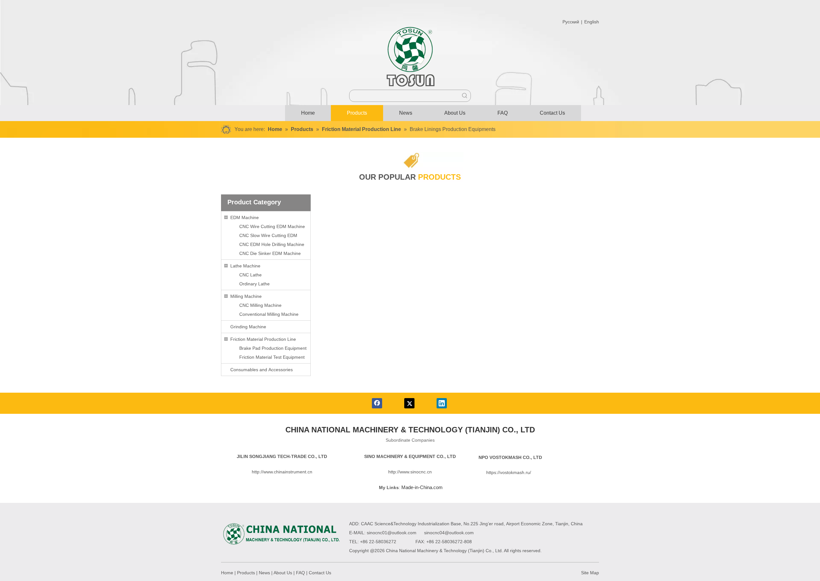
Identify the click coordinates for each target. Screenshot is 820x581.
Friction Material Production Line (263, 339)
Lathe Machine (245, 265)
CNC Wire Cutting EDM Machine (272, 226)
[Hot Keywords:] (465, 96)
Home (227, 572)
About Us (283, 572)
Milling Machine (246, 296)
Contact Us (320, 572)
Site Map (590, 572)
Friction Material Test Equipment (272, 357)
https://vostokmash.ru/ (508, 472)
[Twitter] (409, 403)
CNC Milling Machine (260, 305)
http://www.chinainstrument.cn (282, 471)
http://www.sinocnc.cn (410, 471)
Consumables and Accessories (261, 369)
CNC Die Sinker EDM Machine (270, 253)
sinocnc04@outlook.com (449, 532)
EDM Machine (244, 217)
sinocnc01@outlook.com (391, 532)
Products (246, 572)
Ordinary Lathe (254, 283)
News (264, 572)
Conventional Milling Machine (269, 314)
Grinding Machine (248, 326)
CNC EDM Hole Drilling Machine (271, 244)
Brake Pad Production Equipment (273, 348)
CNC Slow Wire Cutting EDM (268, 235)
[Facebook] (377, 403)
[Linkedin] (442, 403)
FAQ (300, 572)
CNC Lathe (250, 274)
